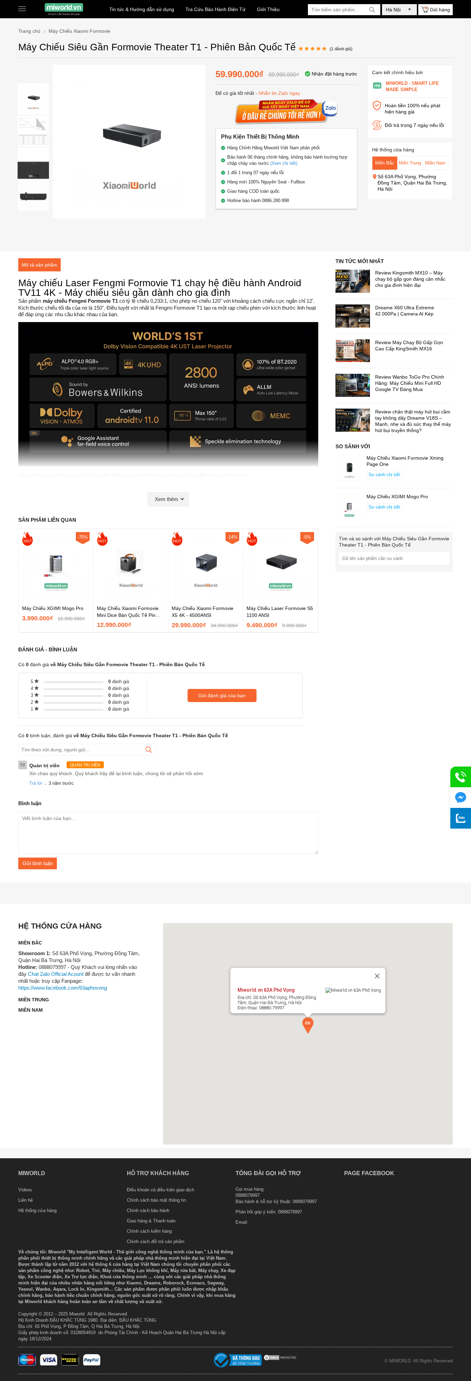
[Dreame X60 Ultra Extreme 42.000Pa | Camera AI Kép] (352, 316)
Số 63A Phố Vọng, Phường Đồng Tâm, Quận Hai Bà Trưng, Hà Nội (412, 183)
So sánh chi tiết (384, 474)
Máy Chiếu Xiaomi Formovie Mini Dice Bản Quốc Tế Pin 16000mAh (128, 612)
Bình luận (29, 803)
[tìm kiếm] (372, 9)
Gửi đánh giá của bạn (221, 695)
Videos (25, 1189)
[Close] (377, 976)
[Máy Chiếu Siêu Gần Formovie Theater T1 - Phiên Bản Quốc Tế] (33, 98)
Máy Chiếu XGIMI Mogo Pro (52, 608)
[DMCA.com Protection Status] (280, 1359)
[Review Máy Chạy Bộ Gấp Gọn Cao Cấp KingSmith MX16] (352, 351)
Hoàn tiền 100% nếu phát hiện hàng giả (412, 108)
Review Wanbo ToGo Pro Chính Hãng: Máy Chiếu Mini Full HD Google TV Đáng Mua (409, 383)
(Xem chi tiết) (283, 163)
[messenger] (460, 797)
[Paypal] (92, 1364)
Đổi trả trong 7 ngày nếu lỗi (414, 125)
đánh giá (118, 681)
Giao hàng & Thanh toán (151, 1220)
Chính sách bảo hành (148, 1210)
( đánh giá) (341, 49)
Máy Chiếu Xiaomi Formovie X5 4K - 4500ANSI (202, 612)
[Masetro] (27, 1364)
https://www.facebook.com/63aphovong (62, 988)
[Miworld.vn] (63, 9)
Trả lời (35, 783)
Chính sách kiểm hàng (149, 1231)
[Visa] (49, 1364)
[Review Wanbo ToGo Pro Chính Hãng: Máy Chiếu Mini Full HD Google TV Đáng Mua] (352, 386)
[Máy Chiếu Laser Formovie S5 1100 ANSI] (280, 597)
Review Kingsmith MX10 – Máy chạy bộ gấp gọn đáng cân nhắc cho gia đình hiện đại (410, 279)
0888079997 (290, 1211)
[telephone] (460, 777)
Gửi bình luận (37, 863)
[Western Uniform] (70, 1364)
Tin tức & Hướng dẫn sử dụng (141, 9)
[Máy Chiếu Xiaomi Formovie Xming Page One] (349, 469)
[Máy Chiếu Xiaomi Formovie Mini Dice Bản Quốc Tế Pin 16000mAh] (130, 597)
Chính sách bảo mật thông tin (156, 1200)
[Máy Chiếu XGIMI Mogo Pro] (56, 597)
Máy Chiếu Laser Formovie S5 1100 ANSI (280, 612)
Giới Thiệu (268, 9)
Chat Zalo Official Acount (55, 974)
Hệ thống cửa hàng (37, 1210)
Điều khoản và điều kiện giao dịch (160, 1189)
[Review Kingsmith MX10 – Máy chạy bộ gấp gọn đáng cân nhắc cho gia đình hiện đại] (352, 282)
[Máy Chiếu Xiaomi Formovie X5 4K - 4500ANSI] (205, 597)
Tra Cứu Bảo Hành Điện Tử (215, 9)
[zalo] (460, 818)
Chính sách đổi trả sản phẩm (155, 1241)
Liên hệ (25, 1200)
